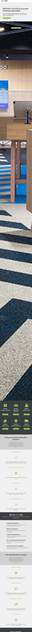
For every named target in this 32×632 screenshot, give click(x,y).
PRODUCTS (5, 414)
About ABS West (6, 18)
